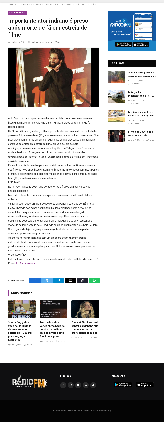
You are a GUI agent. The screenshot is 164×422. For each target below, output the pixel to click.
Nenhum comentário (40, 42)
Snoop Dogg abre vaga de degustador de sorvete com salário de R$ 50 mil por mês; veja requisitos (20, 331)
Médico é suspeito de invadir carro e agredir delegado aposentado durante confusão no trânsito (141, 114)
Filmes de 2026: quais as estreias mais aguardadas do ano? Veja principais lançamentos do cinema (142, 133)
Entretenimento (17, 13)
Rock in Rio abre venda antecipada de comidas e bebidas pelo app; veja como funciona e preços (52, 329)
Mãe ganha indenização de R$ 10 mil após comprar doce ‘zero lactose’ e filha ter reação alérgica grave (141, 94)
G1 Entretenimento (26, 263)
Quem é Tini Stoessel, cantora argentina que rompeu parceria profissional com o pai (84, 327)
